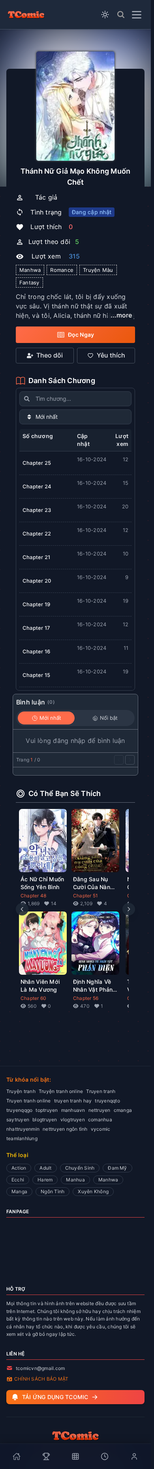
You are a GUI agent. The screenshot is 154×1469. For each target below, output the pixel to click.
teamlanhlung (22, 1138)
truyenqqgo (19, 1110)
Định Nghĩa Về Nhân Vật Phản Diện (93, 986)
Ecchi (17, 1180)
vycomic (101, 1129)
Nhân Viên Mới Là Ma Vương (40, 985)
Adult (45, 1168)
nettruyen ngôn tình (65, 1129)
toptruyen (47, 1110)
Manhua (75, 1180)
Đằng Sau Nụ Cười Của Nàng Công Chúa (93, 883)
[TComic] (26, 14)
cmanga (123, 1110)
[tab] (16, 1456)
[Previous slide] (22, 909)
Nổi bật (109, 718)
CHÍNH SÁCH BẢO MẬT (41, 1379)
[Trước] (119, 760)
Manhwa (108, 1180)
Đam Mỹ (117, 1168)
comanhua (100, 1119)
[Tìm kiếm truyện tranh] (121, 14)
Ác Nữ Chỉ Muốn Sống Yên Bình (42, 883)
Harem (45, 1180)
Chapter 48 (33, 896)
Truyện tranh (21, 1091)
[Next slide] (128, 909)
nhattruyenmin (22, 1129)
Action (18, 1168)
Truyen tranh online (28, 1101)
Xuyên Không (93, 1191)
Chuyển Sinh (80, 1168)
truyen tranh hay (73, 1101)
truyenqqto (107, 1101)
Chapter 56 (85, 998)
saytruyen (17, 1119)
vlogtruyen (72, 1119)
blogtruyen (44, 1119)
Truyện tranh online (61, 1091)
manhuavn (73, 1110)
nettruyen (99, 1110)
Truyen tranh (100, 1091)
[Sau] (130, 760)
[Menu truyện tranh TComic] (137, 15)
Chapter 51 (85, 896)
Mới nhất (50, 718)
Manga (19, 1191)
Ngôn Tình (52, 1191)
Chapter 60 (33, 998)
